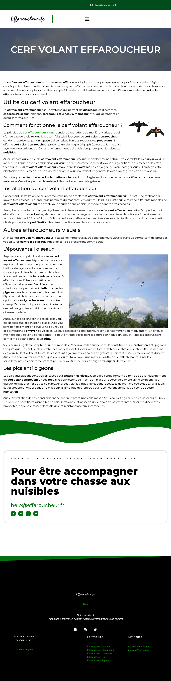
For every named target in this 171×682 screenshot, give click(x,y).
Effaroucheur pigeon (98, 660)
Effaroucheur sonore (139, 646)
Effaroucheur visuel (138, 650)
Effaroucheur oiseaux (98, 646)
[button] (87, 19)
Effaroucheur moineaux (99, 653)
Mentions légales (24, 649)
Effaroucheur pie (96, 657)
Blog (85, 604)
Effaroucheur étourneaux (100, 650)
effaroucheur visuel (41, 132)
